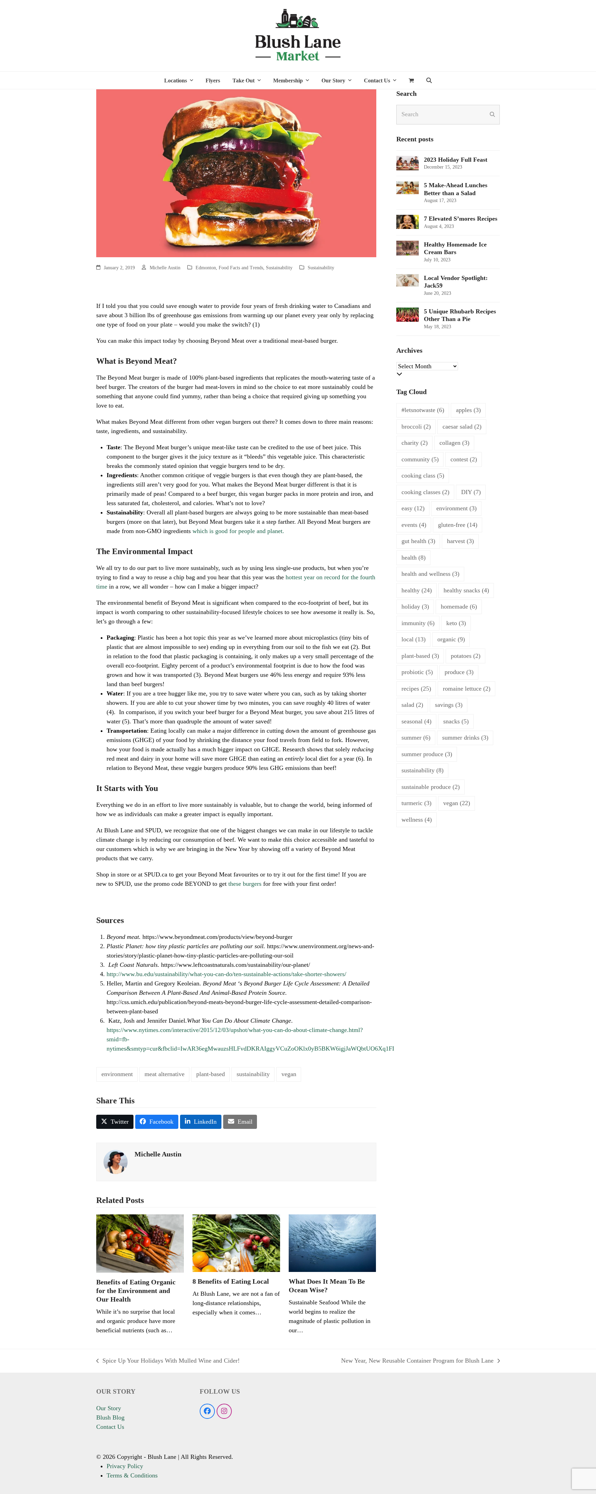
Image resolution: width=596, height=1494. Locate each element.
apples (468, 410)
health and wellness (430, 573)
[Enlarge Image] (236, 172)
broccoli (416, 426)
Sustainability (279, 267)
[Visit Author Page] (115, 1161)
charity (414, 442)
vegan (288, 1074)
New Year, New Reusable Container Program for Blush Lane (417, 1361)
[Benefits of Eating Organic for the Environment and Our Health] (140, 1243)
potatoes (465, 655)
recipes (416, 688)
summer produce (426, 754)
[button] (411, 80)
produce (459, 672)
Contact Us (110, 1426)
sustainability (253, 1074)
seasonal (416, 721)
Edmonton (206, 267)
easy (413, 508)
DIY (471, 492)
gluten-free (457, 524)
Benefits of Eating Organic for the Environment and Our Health (136, 1290)
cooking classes (425, 492)
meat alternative (165, 1074)
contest (463, 459)
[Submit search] (492, 114)
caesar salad (462, 426)
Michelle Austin (165, 267)
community (420, 459)
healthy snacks (466, 590)
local (413, 639)
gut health (418, 541)
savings (449, 704)
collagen (454, 442)
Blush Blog (110, 1417)
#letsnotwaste (422, 410)
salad (412, 704)
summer (415, 737)
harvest (460, 541)
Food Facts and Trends (241, 267)
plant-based (210, 1074)
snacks (456, 721)
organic (451, 639)
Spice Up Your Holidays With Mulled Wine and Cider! (168, 1361)
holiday (415, 606)
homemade (459, 606)
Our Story (108, 1408)
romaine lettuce (466, 688)
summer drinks (465, 737)
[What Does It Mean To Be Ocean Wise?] (332, 1242)
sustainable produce (430, 786)
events (413, 524)
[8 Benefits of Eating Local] (236, 1242)
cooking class (422, 475)
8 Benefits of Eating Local (230, 1281)
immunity (418, 623)
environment (117, 1074)
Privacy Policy (125, 1466)
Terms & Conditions (132, 1475)
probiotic (417, 672)
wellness (416, 819)
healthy (416, 590)
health (413, 557)
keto (456, 623)
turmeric (416, 803)
